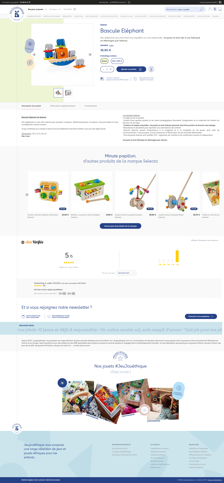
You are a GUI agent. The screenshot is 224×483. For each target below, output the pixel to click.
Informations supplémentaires (62, 106)
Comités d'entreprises (198, 458)
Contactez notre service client (124, 455)
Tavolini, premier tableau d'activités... (43, 215)
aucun (104, 61)
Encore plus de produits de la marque (120, 226)
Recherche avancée (53, 480)
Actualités (68, 9)
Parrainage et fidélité (198, 451)
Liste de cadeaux (196, 467)
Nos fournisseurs (157, 461)
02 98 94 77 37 (25, 2)
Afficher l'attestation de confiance (204, 240)
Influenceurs (155, 467)
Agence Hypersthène (215, 480)
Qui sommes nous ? (120, 448)
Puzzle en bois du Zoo (211, 215)
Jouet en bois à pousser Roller (171, 215)
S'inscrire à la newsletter (199, 316)
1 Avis (111, 45)
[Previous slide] (34, 54)
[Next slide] (90, 54)
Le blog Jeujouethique (121, 451)
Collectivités (194, 461)
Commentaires (91, 106)
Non (71, 293)
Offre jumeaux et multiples (200, 455)
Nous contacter (39, 480)
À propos (53, 9)
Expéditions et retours (159, 448)
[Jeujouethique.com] (17, 21)
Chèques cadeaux (158, 455)
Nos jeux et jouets (35, 9)
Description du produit (31, 106)
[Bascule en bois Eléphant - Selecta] (48, 191)
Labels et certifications (160, 464)
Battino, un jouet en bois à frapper (85, 215)
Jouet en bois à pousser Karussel (128, 215)
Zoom (33, 24)
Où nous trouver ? (157, 458)
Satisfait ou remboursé (198, 448)
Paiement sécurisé (158, 451)
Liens (203, 464)
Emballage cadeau (108, 56)
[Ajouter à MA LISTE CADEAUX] (151, 69)
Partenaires (194, 464)
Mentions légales (27, 480)
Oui (117, 61)
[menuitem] (58, 92)
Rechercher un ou (177, 9)
